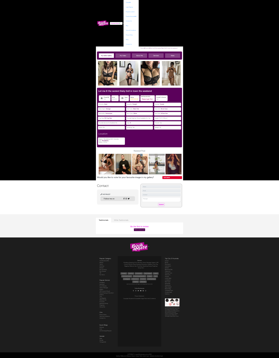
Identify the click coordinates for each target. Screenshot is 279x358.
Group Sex (102, 307)
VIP (100, 273)
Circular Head (168, 292)
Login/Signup (129, 7)
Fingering (102, 305)
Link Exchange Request (106, 330)
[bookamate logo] (103, 23)
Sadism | (154, 262)
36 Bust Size (164, 113)
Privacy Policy (129, 35)
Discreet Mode (115, 23)
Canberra (152, 356)
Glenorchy (167, 274)
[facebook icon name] (133, 291)
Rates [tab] (172, 55)
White (135, 113)
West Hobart (168, 287)
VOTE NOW (167, 177)
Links (101, 329)
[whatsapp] (146, 291)
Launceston (168, 266)
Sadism (101, 289)
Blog (127, 25)
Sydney (118, 356)
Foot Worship (103, 286)
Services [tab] (156, 55)
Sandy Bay (167, 283)
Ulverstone (168, 285)
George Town (168, 273)
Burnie (166, 262)
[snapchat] (143, 291)
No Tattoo (102, 274)
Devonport (168, 264)
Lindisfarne (167, 280)
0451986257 (106, 194)
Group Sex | (141, 268)
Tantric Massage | (147, 262)
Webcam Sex (103, 300)
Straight (135, 104)
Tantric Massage (104, 287)
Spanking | (132, 262)
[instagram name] (136, 291)
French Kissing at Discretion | (140, 264)
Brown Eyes (164, 109)
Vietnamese (108, 113)
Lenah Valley (168, 278)
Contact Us (129, 21)
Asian (105, 104)
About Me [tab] (139, 55)
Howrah (167, 276)
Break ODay (168, 288)
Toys (101, 296)
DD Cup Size (108, 118)
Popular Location (130, 11)
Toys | (154, 264)
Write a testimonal (139, 229)
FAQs (127, 39)
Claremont (167, 271)
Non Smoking (103, 269)
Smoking (102, 266)
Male (101, 338)
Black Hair (136, 109)
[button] (123, 23)
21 (130, 123)
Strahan (167, 267)
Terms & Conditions (131, 30)
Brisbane (129, 356)
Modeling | (126, 262)
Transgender (103, 342)
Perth (141, 356)
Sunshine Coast (159, 356)
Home (142, 48)
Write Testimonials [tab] (121, 220)
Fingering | (155, 266)
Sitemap (102, 327)
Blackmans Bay (168, 269)
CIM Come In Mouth (105, 291)
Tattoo (101, 264)
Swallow (102, 294)
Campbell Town (169, 290)
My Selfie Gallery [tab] (106, 55)
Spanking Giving (104, 303)
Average (108, 109)
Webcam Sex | (133, 266)
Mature (101, 262)
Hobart (167, 260)
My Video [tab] (123, 55)
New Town (167, 281)
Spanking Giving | (147, 266)
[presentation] (99, 172)
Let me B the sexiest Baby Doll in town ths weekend (164, 48)
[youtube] (141, 291)
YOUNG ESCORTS (104, 260)
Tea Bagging (103, 298)
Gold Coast (146, 356)
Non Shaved (103, 271)
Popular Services (130, 16)
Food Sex (102, 301)
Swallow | (150, 264)
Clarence (167, 294)
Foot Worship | (138, 262)
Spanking (102, 284)
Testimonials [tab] (103, 220)
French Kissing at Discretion (107, 293)
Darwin (133, 356)
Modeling (102, 282)
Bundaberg (105, 140)
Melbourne (123, 356)
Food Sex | (140, 266)
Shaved (101, 267)
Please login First (147, 99)
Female (162, 104)
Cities (127, 2)
